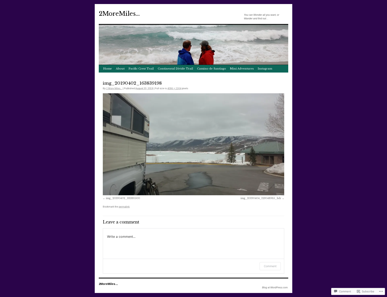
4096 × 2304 (174, 88)
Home (107, 68)
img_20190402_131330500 (123, 198)
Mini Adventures (242, 68)
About (120, 68)
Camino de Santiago (211, 68)
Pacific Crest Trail (141, 68)
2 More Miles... (114, 88)
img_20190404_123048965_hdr (260, 198)
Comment (270, 266)
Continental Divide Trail (175, 68)
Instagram (265, 68)
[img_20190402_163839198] (193, 144)
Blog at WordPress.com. (275, 287)
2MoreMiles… (119, 13)
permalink (124, 206)
